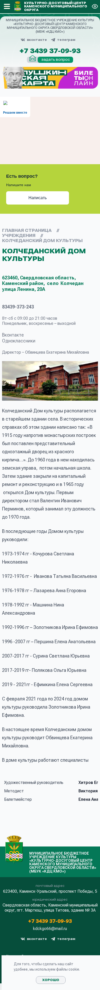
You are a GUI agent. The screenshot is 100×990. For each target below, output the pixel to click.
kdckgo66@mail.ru (50, 929)
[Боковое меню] (7, 6)
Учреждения (18, 235)
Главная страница (27, 230)
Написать (37, 198)
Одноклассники (18, 340)
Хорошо (50, 980)
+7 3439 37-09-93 (50, 51)
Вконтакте (13, 335)
